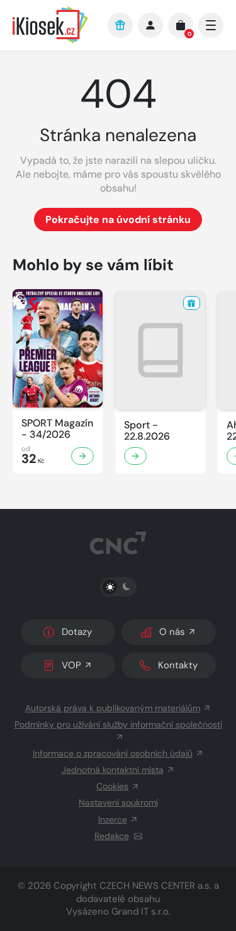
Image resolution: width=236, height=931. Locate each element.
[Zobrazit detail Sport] (135, 456)
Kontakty (178, 665)
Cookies (112, 786)
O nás (172, 631)
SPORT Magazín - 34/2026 (57, 429)
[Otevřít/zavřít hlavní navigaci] (210, 25)
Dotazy (77, 631)
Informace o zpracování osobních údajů (113, 753)
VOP (71, 665)
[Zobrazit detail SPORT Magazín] (82, 456)
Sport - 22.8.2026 (147, 431)
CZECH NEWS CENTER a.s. (155, 885)
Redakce (111, 836)
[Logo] (54, 24)
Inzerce (112, 819)
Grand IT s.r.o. (141, 911)
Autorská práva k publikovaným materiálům (112, 708)
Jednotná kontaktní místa (113, 769)
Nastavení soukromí (118, 802)
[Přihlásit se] (150, 25)
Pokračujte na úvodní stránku (118, 219)
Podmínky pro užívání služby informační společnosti (118, 724)
